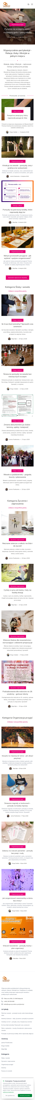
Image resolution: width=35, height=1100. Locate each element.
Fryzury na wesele (6, 1071)
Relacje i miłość (17, 205)
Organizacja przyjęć (17, 24)
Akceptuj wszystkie (25, 1095)
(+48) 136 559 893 (9, 1001)
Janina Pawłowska (6, 1042)
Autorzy (4, 1039)
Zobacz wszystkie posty (17, 291)
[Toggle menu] (32, 4)
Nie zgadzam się (10, 1095)
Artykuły (4, 1009)
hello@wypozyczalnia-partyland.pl (14, 1004)
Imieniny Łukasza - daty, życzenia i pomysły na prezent (17, 1018)
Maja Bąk (4, 1049)
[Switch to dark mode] (28, 4)
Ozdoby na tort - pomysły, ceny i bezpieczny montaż (16, 1022)
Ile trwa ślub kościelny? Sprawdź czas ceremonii (15, 1025)
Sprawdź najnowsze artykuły (17, 277)
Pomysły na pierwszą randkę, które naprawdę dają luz (17, 1033)
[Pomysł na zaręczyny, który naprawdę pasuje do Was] (17, 109)
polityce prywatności (8, 1092)
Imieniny (3, 1068)
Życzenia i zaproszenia (17, 539)
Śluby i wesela (17, 111)
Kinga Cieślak (5, 1046)
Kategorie (5, 1054)
